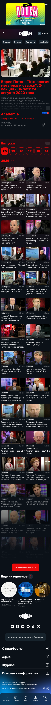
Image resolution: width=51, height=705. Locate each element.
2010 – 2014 (20, 118)
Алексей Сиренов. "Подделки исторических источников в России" (12, 504)
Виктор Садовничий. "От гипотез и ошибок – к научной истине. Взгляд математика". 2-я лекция (12, 345)
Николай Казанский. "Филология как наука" (36, 317)
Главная (6, 42)
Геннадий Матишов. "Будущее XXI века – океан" (35, 557)
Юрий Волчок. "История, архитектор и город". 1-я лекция (37, 240)
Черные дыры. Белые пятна (7, 600)
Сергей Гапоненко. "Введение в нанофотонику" (9, 240)
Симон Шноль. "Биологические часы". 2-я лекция (13, 451)
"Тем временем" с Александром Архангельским (25, 601)
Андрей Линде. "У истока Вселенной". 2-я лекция (37, 266)
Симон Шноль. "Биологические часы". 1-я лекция (38, 451)
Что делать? (40, 599)
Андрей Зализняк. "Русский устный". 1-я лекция (36, 187)
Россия (31, 118)
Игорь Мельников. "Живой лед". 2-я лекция (13, 266)
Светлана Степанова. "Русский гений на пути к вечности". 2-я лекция (12, 477)
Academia (44, 42)
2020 (12, 160)
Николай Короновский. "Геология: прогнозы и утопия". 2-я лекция (36, 291)
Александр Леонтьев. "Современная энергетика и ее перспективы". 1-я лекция (38, 215)
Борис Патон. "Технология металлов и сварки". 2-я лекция (13, 214)
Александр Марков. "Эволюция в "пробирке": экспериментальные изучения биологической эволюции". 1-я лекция (12, 399)
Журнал (8, 665)
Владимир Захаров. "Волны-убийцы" (35, 343)
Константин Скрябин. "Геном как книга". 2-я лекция (11, 371)
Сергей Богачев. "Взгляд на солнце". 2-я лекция (37, 503)
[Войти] (39, 33)
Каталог (17, 42)
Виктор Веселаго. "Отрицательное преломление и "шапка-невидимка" (11, 558)
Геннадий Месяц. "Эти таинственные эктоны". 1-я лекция (37, 530)
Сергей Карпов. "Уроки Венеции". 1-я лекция (11, 290)
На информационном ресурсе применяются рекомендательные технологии (19, 683)
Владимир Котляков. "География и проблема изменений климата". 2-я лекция (12, 425)
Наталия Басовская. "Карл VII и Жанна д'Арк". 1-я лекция (38, 397)
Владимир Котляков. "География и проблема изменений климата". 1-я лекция (37, 425)
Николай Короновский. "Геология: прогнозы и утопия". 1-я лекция (11, 318)
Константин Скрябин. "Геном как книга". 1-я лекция (36, 371)
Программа (30, 42)
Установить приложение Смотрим (25, 637)
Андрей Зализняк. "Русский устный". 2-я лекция (11, 187)
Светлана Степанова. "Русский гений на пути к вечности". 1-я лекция (37, 477)
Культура (5, 122)
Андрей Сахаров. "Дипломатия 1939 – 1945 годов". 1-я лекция (12, 530)
